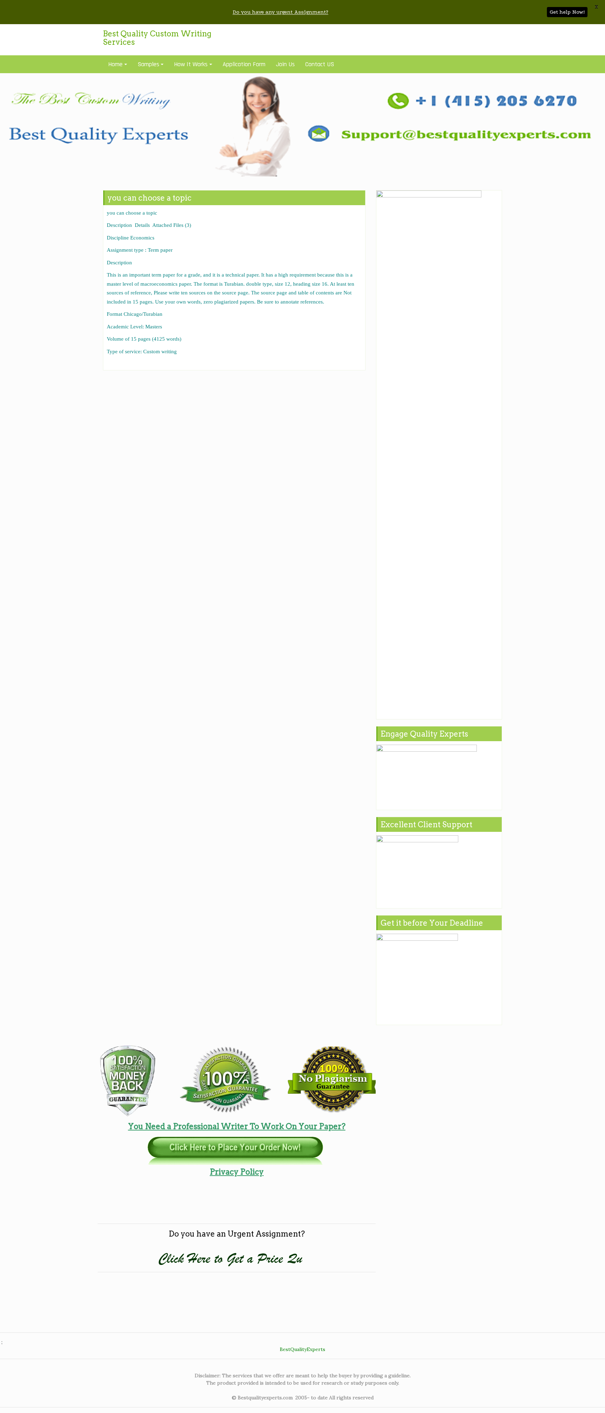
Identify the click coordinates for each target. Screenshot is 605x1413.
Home (115, 64)
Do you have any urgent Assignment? (280, 12)
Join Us (285, 64)
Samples (148, 64)
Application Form (244, 64)
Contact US (319, 64)
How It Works (191, 64)
